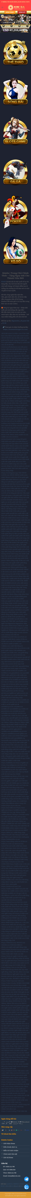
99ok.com (26, 1032)
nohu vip (4, 871)
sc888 (16, 374)
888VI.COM (5, 1059)
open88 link (13, 513)
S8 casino (8, 1012)
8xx (14, 774)
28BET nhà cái (14, 996)
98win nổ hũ (17, 776)
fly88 (10, 398)
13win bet (17, 1102)
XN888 (3, 1075)
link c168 (21, 715)
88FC (28, 1017)
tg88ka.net (23, 733)
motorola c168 (10, 929)
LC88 (22, 1100)
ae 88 (8, 704)
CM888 (3, 727)
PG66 (24, 333)
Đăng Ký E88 (15, 493)
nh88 (14, 837)
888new (12, 803)
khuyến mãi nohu (12, 367)
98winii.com (21, 942)
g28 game (23, 875)
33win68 (25, 443)
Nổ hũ (14, 677)
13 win (16, 1089)
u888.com (19, 601)
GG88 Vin (14, 715)
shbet (14, 518)
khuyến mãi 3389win (8, 767)
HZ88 (3, 936)
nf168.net (23, 637)
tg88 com (18, 718)
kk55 (12, 1186)
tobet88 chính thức (16, 1041)
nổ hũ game (10, 796)
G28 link (9, 987)
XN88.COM (5, 1109)
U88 (12, 821)
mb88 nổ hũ (8, 679)
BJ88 (5, 333)
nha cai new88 (17, 900)
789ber (22, 722)
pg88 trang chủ (6, 916)
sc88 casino (19, 873)
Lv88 (27, 560)
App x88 (4, 551)
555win (7, 353)
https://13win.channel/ (9, 1104)
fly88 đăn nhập (21, 927)
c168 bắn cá (17, 778)
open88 (3, 504)
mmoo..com (25, 1073)
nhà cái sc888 (23, 446)
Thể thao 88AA (24, 1010)
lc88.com (4, 1100)
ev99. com (17, 652)
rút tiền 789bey (23, 904)
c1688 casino (5, 1048)
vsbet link (12, 875)
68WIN (19, 729)
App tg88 (19, 769)
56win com (21, 1098)
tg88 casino (8, 1008)
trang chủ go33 (21, 439)
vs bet (21, 668)
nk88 (11, 576)
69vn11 (26, 891)
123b (17, 336)
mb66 (17, 369)
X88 (22, 954)
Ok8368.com (5, 945)
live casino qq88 (17, 385)
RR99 (10, 625)
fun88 (17, 394)
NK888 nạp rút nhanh (19, 918)
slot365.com (22, 713)
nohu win (10, 992)
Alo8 (2, 495)
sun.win (23, 509)
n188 (21, 978)
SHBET (3, 823)
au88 (24, 396)
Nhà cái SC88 (21, 547)
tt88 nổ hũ (4, 430)
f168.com (4, 549)
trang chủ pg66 (19, 405)
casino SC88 (7, 542)
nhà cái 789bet (9, 401)
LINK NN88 (23, 1091)
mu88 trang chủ (15, 340)
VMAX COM (5, 954)
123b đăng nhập (6, 754)
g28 (22, 455)
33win (11, 457)
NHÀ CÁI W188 (12, 1014)
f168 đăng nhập (17, 697)
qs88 (8, 497)
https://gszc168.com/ (14, 934)
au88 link (15, 749)
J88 (2, 333)
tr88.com (25, 360)
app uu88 (23, 383)
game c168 (11, 495)
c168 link (12, 527)
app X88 (4, 662)
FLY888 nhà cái (20, 965)
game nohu (5, 718)
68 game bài (25, 321)
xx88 (15, 695)
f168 (10, 378)
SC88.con (22, 560)
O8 (2, 628)
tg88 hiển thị (15, 524)
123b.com (24, 686)
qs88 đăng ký (6, 540)
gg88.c (9, 781)
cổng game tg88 (10, 756)
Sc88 (12, 554)
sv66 (7, 1041)
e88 (27, 457)
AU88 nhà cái (21, 1095)
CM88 (9, 821)
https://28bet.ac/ (19, 625)
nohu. (10, 978)
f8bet (3, 509)
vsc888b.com (5, 731)
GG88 (11, 628)
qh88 (3, 358)
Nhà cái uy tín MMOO (19, 1003)
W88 (24, 461)
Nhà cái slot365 (17, 1032)
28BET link (9, 1035)
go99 (26, 452)
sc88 (25, 416)
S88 (7, 1023)
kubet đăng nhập (7, 470)
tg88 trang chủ (18, 877)
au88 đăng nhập (10, 387)
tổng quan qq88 (14, 430)
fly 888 (17, 742)
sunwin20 (18, 522)
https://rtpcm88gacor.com (10, 765)
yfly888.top (5, 700)
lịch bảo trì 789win (7, 682)
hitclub (7, 565)
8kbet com (12, 336)
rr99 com (17, 751)
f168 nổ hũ (23, 765)
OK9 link (4, 459)
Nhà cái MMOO (13, 1019)
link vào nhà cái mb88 (20, 754)
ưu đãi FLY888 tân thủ (13, 819)
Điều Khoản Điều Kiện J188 (12, 403)
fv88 (18, 353)
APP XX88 (7, 958)
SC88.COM (5, 787)
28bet (25, 1077)
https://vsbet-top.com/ (9, 981)
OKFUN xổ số (11, 976)
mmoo (24, 448)
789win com (23, 500)
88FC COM (11, 1026)
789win (7, 477)
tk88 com (20, 412)
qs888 (3, 529)
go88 (3, 340)
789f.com (21, 502)
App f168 (21, 664)
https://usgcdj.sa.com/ (9, 920)
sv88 (17, 675)
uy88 (24, 342)
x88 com (25, 601)
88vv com (18, 333)
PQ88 (19, 376)
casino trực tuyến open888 (14, 371)
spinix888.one (19, 565)
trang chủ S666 (14, 1028)
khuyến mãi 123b (22, 527)
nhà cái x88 (12, 994)
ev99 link (23, 430)
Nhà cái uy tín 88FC (19, 1017)
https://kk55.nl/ (7, 956)
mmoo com (5, 1080)
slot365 (14, 792)
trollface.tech (6, 423)
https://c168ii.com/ (21, 913)
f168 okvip (21, 897)
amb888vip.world (7, 637)
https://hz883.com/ (16, 864)
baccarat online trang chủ (14, 392)
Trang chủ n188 (6, 1017)
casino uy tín (24, 963)
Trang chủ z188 (24, 497)
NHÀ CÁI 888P (15, 1050)
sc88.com (19, 511)
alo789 (7, 340)
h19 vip (6, 421)
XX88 (7, 969)
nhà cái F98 (15, 360)
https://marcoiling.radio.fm (10, 841)
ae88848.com (21, 650)
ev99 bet (26, 868)
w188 (26, 556)
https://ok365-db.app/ (20, 425)
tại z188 (14, 556)
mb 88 (17, 704)
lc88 (6, 414)
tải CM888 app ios (15, 783)
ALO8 (9, 502)
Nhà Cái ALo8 (17, 484)
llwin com (9, 410)
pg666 (3, 1091)
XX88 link (13, 945)
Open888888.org (6, 769)
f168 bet (4, 569)
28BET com (16, 1012)
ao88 (19, 513)
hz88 (20, 607)
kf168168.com (20, 655)
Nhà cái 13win (21, 1037)
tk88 (2, 414)
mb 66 (12, 558)
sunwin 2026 (8, 455)
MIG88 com (5, 376)
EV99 (13, 601)
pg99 (20, 401)
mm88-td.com (23, 434)
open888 (26, 673)
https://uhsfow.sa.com (9, 886)
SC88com (19, 720)
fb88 (6, 511)
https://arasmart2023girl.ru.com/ (15, 329)
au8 (5, 515)
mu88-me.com (24, 338)
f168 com (4, 518)
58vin (9, 792)
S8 (6, 999)
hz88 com (24, 679)
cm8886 (22, 1062)
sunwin (12, 585)
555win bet (5, 1037)
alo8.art (21, 466)
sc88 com (26, 533)
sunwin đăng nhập (19, 576)
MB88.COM (5, 911)
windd (25, 403)
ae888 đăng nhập (7, 799)
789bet (12, 434)
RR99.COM (9, 745)
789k (14, 529)
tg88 (26, 477)
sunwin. (20, 614)
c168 (13, 432)
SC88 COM (12, 511)
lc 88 (2, 572)
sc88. (3, 756)
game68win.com (17, 673)
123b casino (24, 1080)
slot (24, 648)
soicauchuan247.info (8, 439)
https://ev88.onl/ (7, 1064)
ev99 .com (11, 850)
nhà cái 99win (14, 1059)
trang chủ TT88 (6, 621)
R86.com (13, 1073)
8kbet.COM (5, 434)
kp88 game (5, 909)
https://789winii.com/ (8, 942)
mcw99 (15, 1093)
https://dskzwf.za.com (9, 902)
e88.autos (24, 347)
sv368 (23, 376)
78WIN (24, 473)
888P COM (12, 1037)
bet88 (20, 374)
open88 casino (6, 592)
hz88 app (4, 857)
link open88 (24, 906)
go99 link (10, 691)
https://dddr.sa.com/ (16, 1086)
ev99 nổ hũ (13, 641)
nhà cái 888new (6, 1053)
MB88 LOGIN (24, 702)
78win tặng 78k (17, 587)
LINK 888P (23, 1050)
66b (6, 747)
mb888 (3, 363)
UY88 (18, 515)
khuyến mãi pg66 (11, 365)
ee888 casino (20, 756)
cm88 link (23, 605)
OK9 (7, 378)
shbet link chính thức (12, 848)
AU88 (15, 1098)
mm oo (13, 1084)
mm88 (26, 412)
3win (20, 1021)
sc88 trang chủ (6, 563)
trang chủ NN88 (6, 1093)
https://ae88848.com (8, 763)
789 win (4, 428)
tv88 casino (19, 688)
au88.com (22, 1089)
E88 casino (13, 376)
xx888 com (5, 437)
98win (22, 619)
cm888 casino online (17, 891)
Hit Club (26, 978)
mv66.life (14, 713)
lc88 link (20, 396)
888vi (8, 1073)
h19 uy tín (12, 421)
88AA (3, 1035)
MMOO (16, 1184)
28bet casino (18, 1077)
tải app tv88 (20, 893)
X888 (5, 817)
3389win (9, 814)
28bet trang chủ (6, 877)
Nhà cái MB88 (6, 583)
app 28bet (15, 443)
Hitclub (4, 976)
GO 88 (4, 323)
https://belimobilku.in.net (10, 839)
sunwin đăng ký (6, 466)
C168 (18, 509)
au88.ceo (4, 736)
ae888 (11, 452)
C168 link (20, 956)
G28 (15, 515)
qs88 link (17, 488)
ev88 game (24, 1066)
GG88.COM (5, 864)
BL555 (8, 1075)
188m (20, 468)
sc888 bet (20, 398)
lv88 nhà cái (5, 558)
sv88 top (19, 817)
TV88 (3, 1098)
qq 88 (20, 545)
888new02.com (6, 677)
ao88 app (17, 558)
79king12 (15, 814)
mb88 (27, 356)
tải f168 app (9, 774)
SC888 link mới (13, 785)
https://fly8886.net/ (17, 1048)
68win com (9, 985)
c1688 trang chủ (14, 826)
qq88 (6, 342)
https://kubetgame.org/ (9, 473)
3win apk (4, 1019)
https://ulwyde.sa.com (12, 862)
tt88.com (4, 639)
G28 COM (19, 994)
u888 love (8, 1044)
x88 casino (24, 583)
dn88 (22, 515)
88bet (10, 1001)
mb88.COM (15, 542)
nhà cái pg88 (5, 960)
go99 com (21, 452)
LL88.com (4, 574)
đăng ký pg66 (21, 365)
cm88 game (25, 837)
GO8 (18, 1107)
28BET (10, 760)
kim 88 (18, 1073)
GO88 (27, 938)
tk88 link (24, 340)
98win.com (5, 947)
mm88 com (12, 407)
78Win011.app (17, 479)
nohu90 (7, 419)
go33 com (11, 394)
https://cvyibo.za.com (15, 830)
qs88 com (14, 441)
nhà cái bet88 (14, 1062)
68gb (24, 1055)
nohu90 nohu (15, 583)
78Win (10, 459)
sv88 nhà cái (7, 655)
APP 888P (8, 1021)
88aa (5, 859)
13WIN (23, 1082)
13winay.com (5, 567)
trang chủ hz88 (13, 1055)
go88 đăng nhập (21, 567)
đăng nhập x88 (6, 385)
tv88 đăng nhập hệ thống (20, 958)
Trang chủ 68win (10, 1057)
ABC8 (14, 358)
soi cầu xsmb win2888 (20, 1064)
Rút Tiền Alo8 (24, 493)
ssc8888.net (5, 709)
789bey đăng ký (14, 722)
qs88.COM (4, 536)
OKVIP (3, 338)
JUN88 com (26, 522)
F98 (12, 345)
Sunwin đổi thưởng (19, 916)
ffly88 (26, 772)
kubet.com (5, 452)
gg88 (18, 410)
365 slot (22, 1012)
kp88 (6, 416)
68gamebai (15, 321)
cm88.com (23, 675)
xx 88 (8, 927)
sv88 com (4, 605)
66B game (22, 1005)
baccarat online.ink (22, 358)
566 (11, 1068)
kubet (10, 333)
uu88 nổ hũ (8, 425)
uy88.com (13, 419)
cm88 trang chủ (13, 464)
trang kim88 (12, 1066)
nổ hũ (24, 450)
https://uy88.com (10, 396)
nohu (6, 336)
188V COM (13, 938)
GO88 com (21, 938)
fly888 (18, 590)
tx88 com (14, 540)
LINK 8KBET (5, 938)
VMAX (3, 949)
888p (14, 1035)
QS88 (13, 450)
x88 (20, 367)
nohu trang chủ (9, 742)
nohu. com (11, 999)
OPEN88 (9, 500)
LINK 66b (20, 990)
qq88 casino (9, 650)
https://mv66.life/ (18, 1053)
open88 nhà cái (14, 702)
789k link (8, 358)
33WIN (11, 729)
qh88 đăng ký (21, 407)
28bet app (19, 684)
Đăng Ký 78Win (21, 504)
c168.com (7, 545)
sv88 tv (3, 704)
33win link (22, 828)
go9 (21, 790)
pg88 (18, 520)
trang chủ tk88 (10, 381)
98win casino (15, 639)
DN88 (26, 515)
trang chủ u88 (6, 1084)
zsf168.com (5, 693)
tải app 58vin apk (21, 931)
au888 (24, 531)
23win (10, 549)
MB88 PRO (9, 936)
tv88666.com (5, 646)
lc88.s (3, 531)
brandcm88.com (13, 790)
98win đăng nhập (15, 594)
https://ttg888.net (22, 763)
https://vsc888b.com (15, 810)
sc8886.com (5, 652)
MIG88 (8, 363)
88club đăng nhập (11, 904)
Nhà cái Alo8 (15, 491)
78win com (5, 538)
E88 (17, 363)
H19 (2, 342)
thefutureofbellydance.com (10, 347)
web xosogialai (13, 414)
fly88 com (15, 612)
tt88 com (24, 506)
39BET (9, 1010)
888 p (3, 1066)
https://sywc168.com (13, 805)
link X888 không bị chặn (14, 868)
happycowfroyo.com (18, 423)
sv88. (22, 581)
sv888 (19, 1030)
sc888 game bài (6, 918)
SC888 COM (21, 983)
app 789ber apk (6, 837)
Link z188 (17, 506)
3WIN (14, 1008)
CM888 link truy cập (8, 812)
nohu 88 (19, 976)
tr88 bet (24, 934)
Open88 (16, 619)
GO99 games (18, 657)
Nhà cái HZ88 (24, 1084)
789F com (15, 621)
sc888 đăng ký (13, 416)
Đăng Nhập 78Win (7, 506)
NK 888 (10, 817)
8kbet (3, 410)
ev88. (7, 578)
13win (22, 853)
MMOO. (20, 1014)
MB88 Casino (21, 641)
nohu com (6, 520)
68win (27, 853)
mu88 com (4, 369)
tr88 (7, 349)
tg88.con (4, 502)
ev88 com (23, 855)
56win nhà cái (9, 1089)
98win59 (17, 844)
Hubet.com (5, 648)
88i (14, 978)
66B (11, 960)
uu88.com (13, 477)
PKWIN (15, 1001)
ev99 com (11, 844)
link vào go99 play (23, 387)
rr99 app (21, 691)
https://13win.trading (8, 1111)
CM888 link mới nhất (14, 823)
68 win (14, 1107)
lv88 (23, 536)
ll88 (15, 533)
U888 (22, 1111)
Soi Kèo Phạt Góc (10, 486)
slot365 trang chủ (7, 412)
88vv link (18, 450)
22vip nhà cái (10, 688)
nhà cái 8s (13, 353)
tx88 (23, 513)
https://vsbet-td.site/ (8, 983)
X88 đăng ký (18, 646)
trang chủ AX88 (23, 1046)
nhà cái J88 (15, 338)
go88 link (13, 675)
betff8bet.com (6, 673)
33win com (11, 736)
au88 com (6, 668)
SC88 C (11, 751)
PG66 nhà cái (12, 1039)
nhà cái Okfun (11, 1091)
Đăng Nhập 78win (7, 405)
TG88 (12, 488)
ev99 (21, 464)
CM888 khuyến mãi (20, 724)
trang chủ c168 (11, 531)
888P (3, 1021)
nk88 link (10, 1030)
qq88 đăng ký (9, 533)
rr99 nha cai (8, 990)
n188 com (11, 857)
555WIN (9, 1184)
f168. (9, 715)
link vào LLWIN (14, 383)
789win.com (13, 630)
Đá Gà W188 (22, 920)
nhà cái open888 (21, 428)
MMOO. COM (15, 1100)
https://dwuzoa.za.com (21, 960)
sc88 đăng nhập (6, 749)
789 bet (19, 540)
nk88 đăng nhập (11, 632)
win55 (21, 1075)
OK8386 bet (9, 1098)
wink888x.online (15, 700)
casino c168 (5, 619)
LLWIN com (5, 475)
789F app (18, 666)
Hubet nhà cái (14, 648)
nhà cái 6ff (21, 1093)
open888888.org (15, 709)
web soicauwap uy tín (8, 389)
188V (11, 954)
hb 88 (20, 448)
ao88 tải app (18, 578)
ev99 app (17, 1080)
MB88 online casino (12, 828)
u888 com (4, 1039)
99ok (3, 450)
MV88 (3, 1186)
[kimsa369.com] (16, 7)
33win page (14, 668)
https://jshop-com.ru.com (10, 967)
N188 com (17, 954)
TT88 (3, 1077)
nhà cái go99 (11, 428)
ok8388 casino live (13, 801)
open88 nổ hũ (20, 617)
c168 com (4, 587)
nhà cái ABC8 (13, 349)
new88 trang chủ (18, 603)
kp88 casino (21, 1008)
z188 (26, 466)
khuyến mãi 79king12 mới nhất (17, 835)
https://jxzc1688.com (8, 808)
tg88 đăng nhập (21, 947)
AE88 (3, 407)
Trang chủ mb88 (19, 554)
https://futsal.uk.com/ (9, 1095)
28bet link (25, 594)
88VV (17, 929)
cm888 (3, 378)
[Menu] (2, 7)
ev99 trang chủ (24, 538)
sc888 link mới (9, 738)
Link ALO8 (16, 455)
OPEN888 (10, 758)
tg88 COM (22, 495)
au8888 (22, 574)
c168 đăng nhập (10, 509)
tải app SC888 (25, 758)
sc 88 (21, 648)
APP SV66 (4, 994)
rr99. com (25, 776)
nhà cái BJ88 (10, 351)
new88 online (12, 659)
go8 (17, 1005)
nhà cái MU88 (6, 345)
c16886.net (5, 702)
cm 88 (7, 924)
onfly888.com (18, 706)
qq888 (12, 704)
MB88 (26, 581)
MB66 (10, 342)
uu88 (24, 464)
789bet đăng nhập (12, 560)
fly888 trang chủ (19, 871)
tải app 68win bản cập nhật (18, 969)
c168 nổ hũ (25, 549)
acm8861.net (17, 643)
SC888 (18, 574)
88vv (23, 374)
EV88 (17, 592)
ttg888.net (4, 630)
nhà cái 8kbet (6, 360)
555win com (20, 585)
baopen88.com (6, 740)
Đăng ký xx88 (10, 931)
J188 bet (16, 466)
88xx (24, 668)
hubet (8, 488)
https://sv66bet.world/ (9, 1071)
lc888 (18, 581)
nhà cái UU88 (11, 569)
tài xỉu (3, 448)
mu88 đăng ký (17, 342)
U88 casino (21, 1071)
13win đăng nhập (14, 853)
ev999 (9, 612)
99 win (27, 992)
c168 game (23, 848)
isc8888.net (17, 679)
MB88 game (23, 596)
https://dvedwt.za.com (14, 949)
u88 (7, 479)
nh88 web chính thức (12, 906)
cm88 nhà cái (24, 659)
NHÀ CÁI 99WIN (15, 951)
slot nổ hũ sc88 (20, 895)
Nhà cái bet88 (20, 432)
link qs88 (15, 538)
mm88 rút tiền (22, 419)
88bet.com (21, 610)
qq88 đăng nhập (22, 529)
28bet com (4, 729)
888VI (17, 978)
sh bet (24, 810)
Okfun (7, 1068)
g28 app (22, 1028)
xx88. (7, 675)
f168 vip (21, 772)
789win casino (14, 446)
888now (9, 974)
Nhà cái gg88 (21, 457)
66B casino (12, 1023)
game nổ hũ (24, 628)
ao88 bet (25, 468)
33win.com (8, 572)
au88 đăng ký (23, 441)
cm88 (6, 457)
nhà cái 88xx (23, 1019)
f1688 (10, 479)
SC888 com (5, 641)
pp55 (17, 1186)
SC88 (9, 587)
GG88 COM (5, 720)
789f (23, 356)
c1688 (14, 398)
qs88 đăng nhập (10, 547)
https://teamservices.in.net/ (11, 1082)
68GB (3, 963)
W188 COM (15, 1010)
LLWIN (14, 459)
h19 (13, 333)
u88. (6, 1001)
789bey (6, 722)
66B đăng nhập (6, 940)
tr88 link (15, 972)
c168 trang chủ (6, 443)
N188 (7, 1005)
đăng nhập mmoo (22, 1057)
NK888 (18, 774)
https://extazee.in (19, 378)
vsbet (19, 792)
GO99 (17, 736)
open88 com (19, 662)
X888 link (4, 893)
